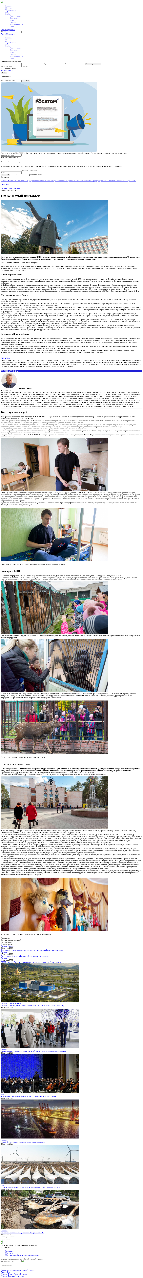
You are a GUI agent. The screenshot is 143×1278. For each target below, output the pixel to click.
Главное (8, 6)
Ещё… (7, 14)
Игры (12, 26)
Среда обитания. (14, 188)
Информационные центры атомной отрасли (18, 1270)
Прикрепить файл (35, 175)
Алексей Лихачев (7, 1003)
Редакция (9, 1251)
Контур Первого (16, 16)
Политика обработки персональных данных (22, 1255)
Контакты (9, 1253)
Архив (3, 30)
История (13, 22)
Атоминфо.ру (6, 1272)
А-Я (6, 12)
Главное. (4, 188)
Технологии (14, 18)
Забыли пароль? (7, 71)
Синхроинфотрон (16, 24)
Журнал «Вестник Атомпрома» (13, 1276)
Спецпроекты (10, 10)
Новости (8, 8)
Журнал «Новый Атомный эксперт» (14, 1274)
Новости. (11, 946)
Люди (12, 20)
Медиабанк (10, 30)
